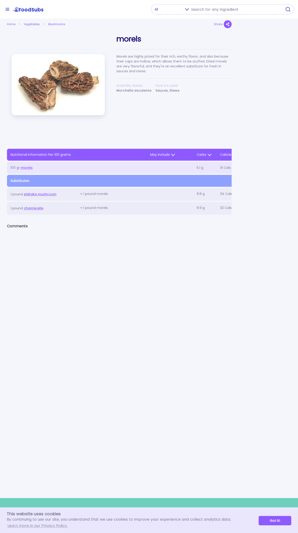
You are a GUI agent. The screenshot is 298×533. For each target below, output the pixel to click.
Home (11, 24)
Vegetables (32, 24)
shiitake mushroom (40, 194)
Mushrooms (56, 24)
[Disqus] (119, 293)
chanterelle (33, 208)
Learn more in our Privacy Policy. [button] (37, 525)
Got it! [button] (275, 520)
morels (27, 167)
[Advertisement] (265, 127)
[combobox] (235, 9)
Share (218, 24)
